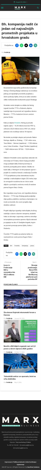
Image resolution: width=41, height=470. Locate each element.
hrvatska (17, 245)
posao (32, 245)
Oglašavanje (20, 464)
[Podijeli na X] (26, 45)
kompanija (25, 245)
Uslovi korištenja (30, 462)
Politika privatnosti (18, 462)
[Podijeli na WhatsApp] (21, 45)
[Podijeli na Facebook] (17, 45)
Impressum (8, 462)
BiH (11, 245)
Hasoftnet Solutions (33, 467)
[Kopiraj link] (35, 45)
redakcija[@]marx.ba (27, 445)
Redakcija (7, 52)
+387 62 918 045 (13, 445)
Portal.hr (17, 123)
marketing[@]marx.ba (21, 448)
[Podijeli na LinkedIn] (31, 45)
